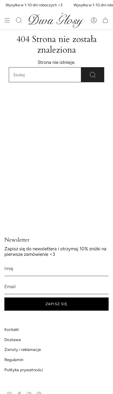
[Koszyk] (105, 20)
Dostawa (12, 339)
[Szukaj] (92, 74)
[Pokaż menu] (7, 20)
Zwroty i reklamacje (22, 349)
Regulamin (13, 359)
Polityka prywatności (23, 369)
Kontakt (11, 329)
